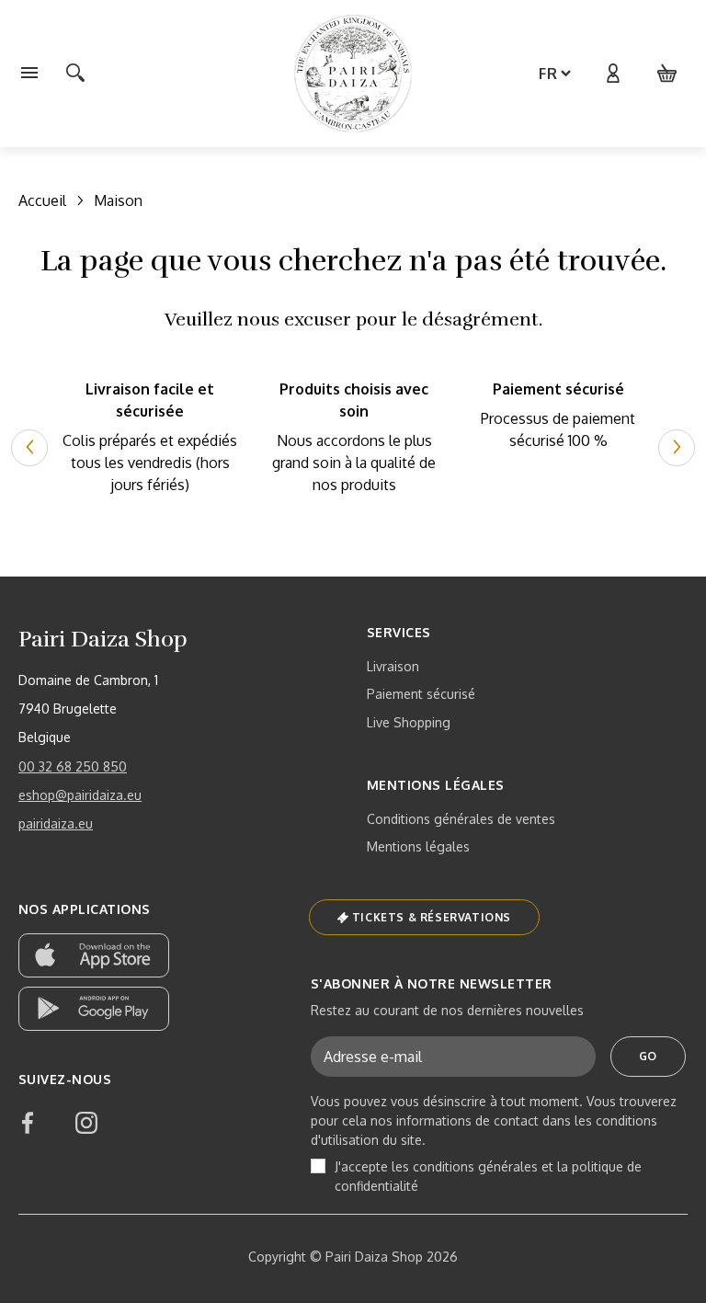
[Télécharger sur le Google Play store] (93, 1009)
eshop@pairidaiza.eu (80, 795)
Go (648, 1056)
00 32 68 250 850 (72, 766)
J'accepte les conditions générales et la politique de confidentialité (488, 1176)
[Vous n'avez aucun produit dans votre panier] (667, 73)
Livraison (393, 666)
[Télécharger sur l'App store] (93, 955)
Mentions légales (418, 846)
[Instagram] (86, 1123)
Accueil (42, 200)
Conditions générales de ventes (461, 819)
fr (548, 73)
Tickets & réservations (431, 917)
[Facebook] (27, 1123)
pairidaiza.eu (55, 823)
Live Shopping (408, 722)
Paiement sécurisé (421, 694)
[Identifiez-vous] (612, 73)
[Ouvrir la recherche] (75, 73)
